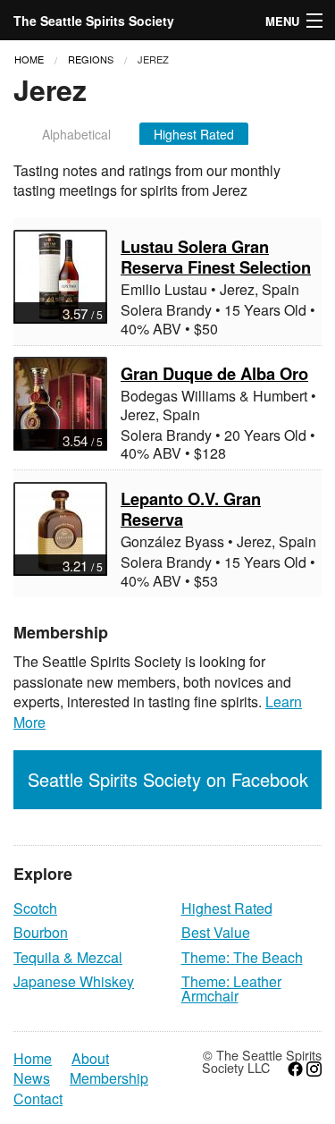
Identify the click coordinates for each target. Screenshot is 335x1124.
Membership (109, 1078)
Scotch (35, 908)
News (31, 1078)
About (90, 1059)
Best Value (215, 932)
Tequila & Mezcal (67, 957)
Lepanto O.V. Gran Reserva (191, 508)
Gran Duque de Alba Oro (214, 373)
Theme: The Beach (242, 957)
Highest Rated (194, 134)
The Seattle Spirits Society (93, 21)
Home (29, 59)
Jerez (153, 59)
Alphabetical (76, 134)
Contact (38, 1099)
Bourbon (40, 932)
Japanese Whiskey (73, 981)
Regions (90, 59)
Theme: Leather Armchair (231, 988)
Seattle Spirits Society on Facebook (168, 779)
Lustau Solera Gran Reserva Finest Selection (216, 256)
